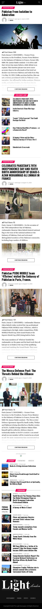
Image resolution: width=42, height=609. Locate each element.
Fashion (19, 598)
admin (11, 20)
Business (33, 598)
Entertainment (10, 598)
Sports (26, 598)
